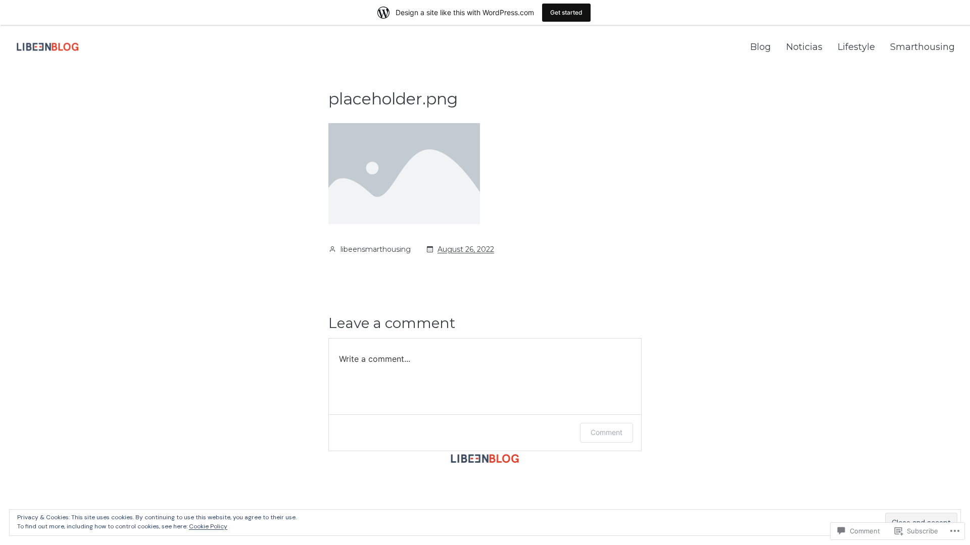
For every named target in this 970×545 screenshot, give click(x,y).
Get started (566, 12)
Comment (606, 432)
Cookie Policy (208, 526)
